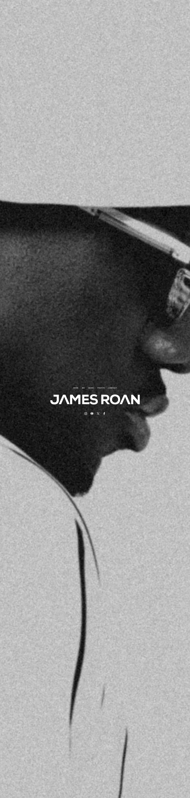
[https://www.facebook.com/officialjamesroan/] (104, 413)
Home (75, 388)
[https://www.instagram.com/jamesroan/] (85, 413)
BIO (83, 388)
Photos (101, 388)
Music (91, 388)
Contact (112, 388)
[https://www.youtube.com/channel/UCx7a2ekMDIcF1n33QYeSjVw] (92, 413)
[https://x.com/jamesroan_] (98, 413)
